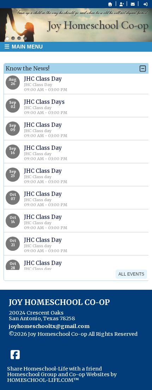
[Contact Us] (132, 4)
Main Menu (26, 47)
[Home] (110, 4)
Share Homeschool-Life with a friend (54, 369)
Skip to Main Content (41, 340)
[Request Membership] (121, 4)
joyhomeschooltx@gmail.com (49, 326)
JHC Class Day (43, 78)
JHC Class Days (44, 101)
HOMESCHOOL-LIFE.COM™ (43, 380)
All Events (131, 274)
